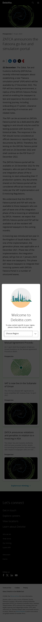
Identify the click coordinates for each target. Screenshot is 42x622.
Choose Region (12, 333)
